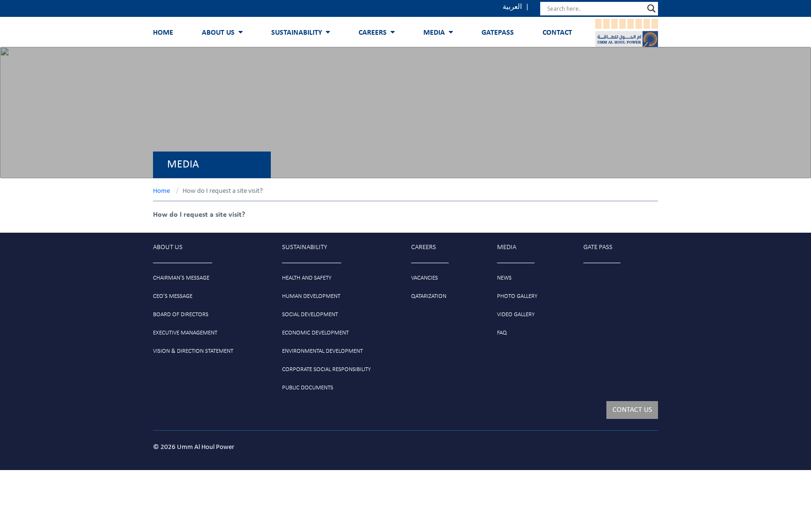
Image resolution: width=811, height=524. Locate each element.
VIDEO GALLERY (516, 314)
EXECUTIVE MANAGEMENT (185, 333)
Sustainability (296, 33)
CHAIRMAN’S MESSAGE (181, 278)
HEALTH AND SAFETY (306, 278)
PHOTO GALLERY (517, 296)
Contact (557, 33)
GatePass (498, 33)
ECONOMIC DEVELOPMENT (315, 333)
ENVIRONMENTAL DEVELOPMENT (322, 351)
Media (434, 33)
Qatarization (428, 296)
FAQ (502, 333)
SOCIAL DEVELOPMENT (310, 314)
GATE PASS (597, 247)
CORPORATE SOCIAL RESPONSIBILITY (326, 369)
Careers (373, 33)
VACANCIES (424, 278)
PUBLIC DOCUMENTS (307, 388)
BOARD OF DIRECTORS (180, 314)
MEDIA (506, 247)
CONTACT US (632, 410)
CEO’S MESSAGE (172, 296)
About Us (218, 33)
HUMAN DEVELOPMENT (311, 296)
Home (163, 33)
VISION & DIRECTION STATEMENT (193, 351)
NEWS (504, 278)
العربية (512, 7)
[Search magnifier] (651, 8)
